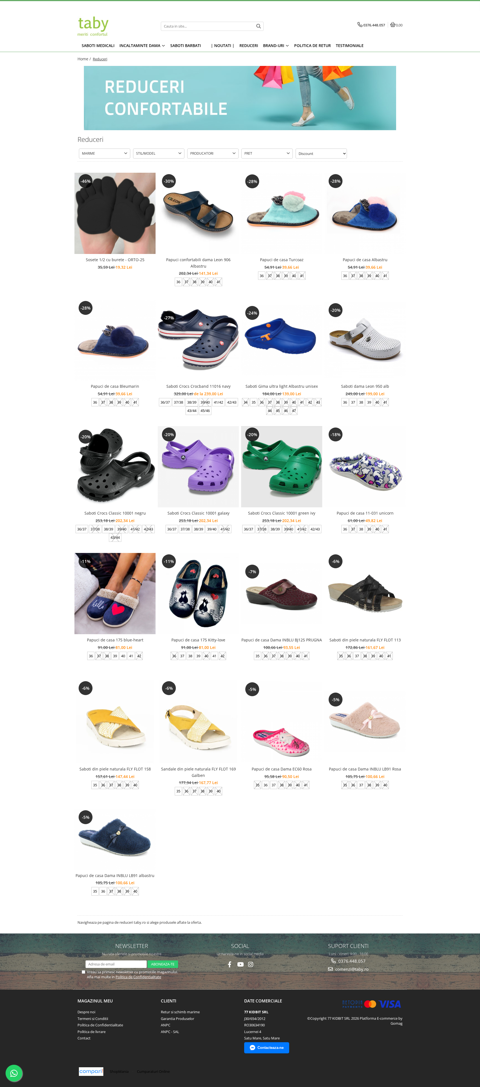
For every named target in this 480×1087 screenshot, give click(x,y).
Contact (84, 1038)
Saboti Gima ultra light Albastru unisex (282, 386)
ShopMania (119, 1071)
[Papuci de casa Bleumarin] (115, 340)
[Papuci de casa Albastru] (365, 213)
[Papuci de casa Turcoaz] (281, 213)
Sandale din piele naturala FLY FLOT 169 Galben (198, 772)
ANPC (165, 1024)
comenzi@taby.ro (351, 969)
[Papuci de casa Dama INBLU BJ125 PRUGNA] (281, 593)
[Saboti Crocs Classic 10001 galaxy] (198, 466)
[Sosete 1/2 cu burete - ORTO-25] (115, 213)
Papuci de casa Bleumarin (115, 386)
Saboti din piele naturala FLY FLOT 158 (115, 769)
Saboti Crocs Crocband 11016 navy (198, 386)
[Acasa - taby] (112, 26)
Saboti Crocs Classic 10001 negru (115, 513)
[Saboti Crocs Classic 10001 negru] (115, 466)
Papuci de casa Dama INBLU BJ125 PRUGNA (281, 640)
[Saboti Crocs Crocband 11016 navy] (198, 340)
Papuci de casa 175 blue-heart (115, 640)
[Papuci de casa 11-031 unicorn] (365, 466)
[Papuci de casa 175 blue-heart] (115, 593)
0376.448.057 (351, 961)
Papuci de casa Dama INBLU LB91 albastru (115, 875)
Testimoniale (350, 45)
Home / (85, 58)
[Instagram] (251, 964)
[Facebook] (229, 964)
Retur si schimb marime (180, 1011)
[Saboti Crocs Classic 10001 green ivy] (281, 466)
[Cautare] (259, 26)
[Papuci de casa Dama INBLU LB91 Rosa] (365, 721)
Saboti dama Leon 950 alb (365, 386)
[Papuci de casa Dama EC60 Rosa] (281, 721)
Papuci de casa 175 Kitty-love (198, 640)
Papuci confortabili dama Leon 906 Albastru (198, 262)
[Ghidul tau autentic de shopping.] (91, 1071)
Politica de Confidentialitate (138, 976)
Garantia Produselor (177, 1018)
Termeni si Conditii (93, 1018)
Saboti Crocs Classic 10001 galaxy (198, 513)
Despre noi (86, 1011)
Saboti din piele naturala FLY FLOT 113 (365, 640)
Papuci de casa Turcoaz (282, 259)
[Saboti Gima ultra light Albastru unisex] (281, 340)
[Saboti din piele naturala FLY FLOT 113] (365, 593)
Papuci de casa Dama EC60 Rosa (282, 769)
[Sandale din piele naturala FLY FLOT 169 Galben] (198, 721)
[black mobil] (240, 98)
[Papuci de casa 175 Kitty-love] (198, 593)
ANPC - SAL (170, 1031)
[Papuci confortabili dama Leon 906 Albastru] (198, 213)
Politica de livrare (92, 1031)
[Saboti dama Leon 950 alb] (365, 340)
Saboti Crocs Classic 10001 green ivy (281, 513)
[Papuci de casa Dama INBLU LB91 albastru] (115, 839)
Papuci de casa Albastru (365, 259)
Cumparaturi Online (153, 1071)
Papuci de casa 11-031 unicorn (365, 513)
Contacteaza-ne (271, 1048)
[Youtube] (240, 964)
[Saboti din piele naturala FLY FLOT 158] (115, 721)
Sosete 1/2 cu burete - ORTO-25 (115, 259)
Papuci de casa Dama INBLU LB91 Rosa (365, 769)
